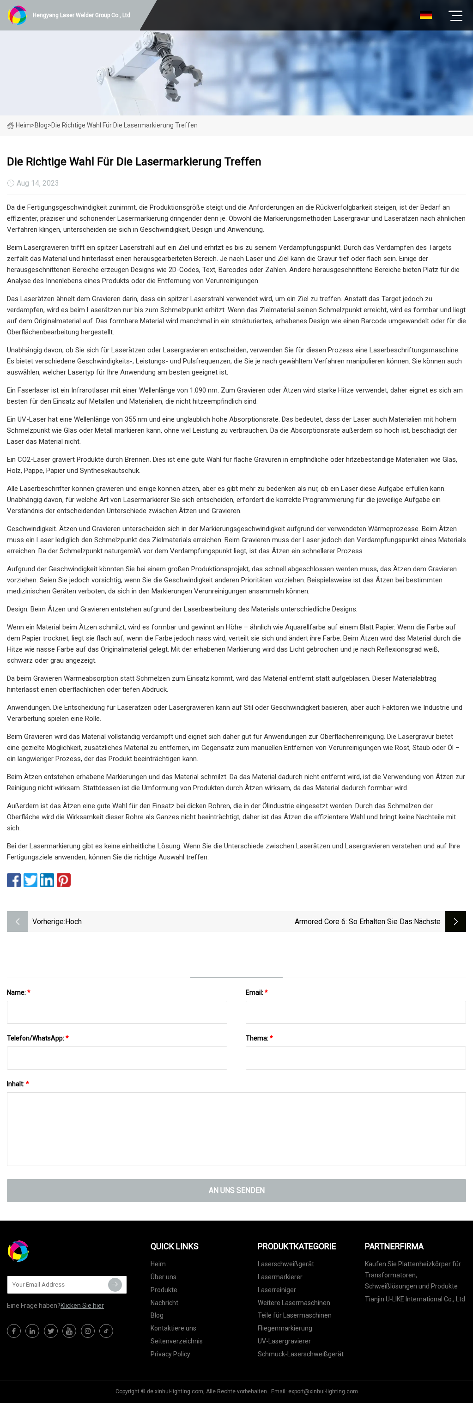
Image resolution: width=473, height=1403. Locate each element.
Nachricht (164, 1302)
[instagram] (88, 1331)
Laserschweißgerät (286, 1264)
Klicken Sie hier (82, 1305)
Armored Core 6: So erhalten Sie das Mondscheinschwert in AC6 (353, 922)
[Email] (115, 1285)
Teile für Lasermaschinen (295, 1315)
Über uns (163, 1277)
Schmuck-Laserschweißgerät (301, 1354)
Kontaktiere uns (173, 1328)
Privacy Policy (170, 1354)
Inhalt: (18, 1084)
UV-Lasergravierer (284, 1341)
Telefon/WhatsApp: (38, 1038)
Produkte (164, 1290)
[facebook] (14, 1331)
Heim (23, 125)
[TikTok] (106, 1331)
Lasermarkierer (280, 1277)
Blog (157, 1315)
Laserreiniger (277, 1290)
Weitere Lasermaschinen (294, 1302)
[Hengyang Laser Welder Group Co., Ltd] (53, 1251)
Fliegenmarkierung (285, 1328)
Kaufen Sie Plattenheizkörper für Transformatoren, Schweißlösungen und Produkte (413, 1275)
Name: (18, 992)
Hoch (73, 921)
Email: (257, 992)
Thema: (259, 1038)
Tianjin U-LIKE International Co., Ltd (415, 1299)
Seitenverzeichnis (177, 1341)
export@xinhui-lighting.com (323, 1391)
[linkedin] (32, 1331)
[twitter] (51, 1331)
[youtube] (69, 1331)
